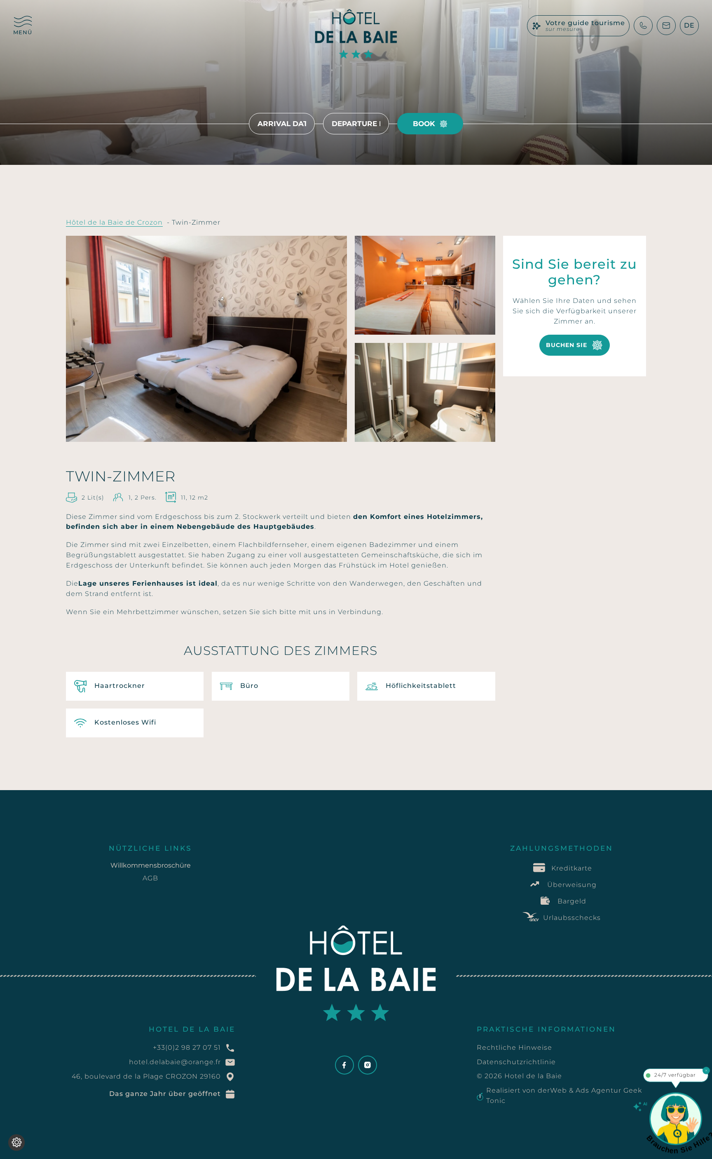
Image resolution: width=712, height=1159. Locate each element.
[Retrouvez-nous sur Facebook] (344, 1065)
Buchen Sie (566, 345)
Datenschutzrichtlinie (516, 1062)
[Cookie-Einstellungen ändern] (16, 1142)
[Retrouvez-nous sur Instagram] (367, 1065)
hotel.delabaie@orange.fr (175, 1062)
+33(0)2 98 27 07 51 (187, 1047)
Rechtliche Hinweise (514, 1047)
